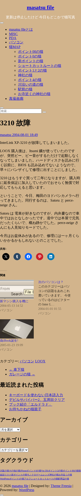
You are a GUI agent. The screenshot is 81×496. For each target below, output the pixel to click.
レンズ (46, 474)
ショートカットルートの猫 (39, 66)
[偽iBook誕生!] (17, 328)
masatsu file (40, 7)
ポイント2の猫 (55, 470)
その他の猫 (14, 470)
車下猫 (16, 369)
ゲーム (39, 474)
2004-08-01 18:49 (25, 135)
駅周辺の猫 (63, 478)
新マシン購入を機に (14, 301)
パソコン (16, 42)
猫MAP (14, 47)
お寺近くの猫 (65, 474)
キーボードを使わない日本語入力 (36, 395)
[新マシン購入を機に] (17, 289)
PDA (12, 38)
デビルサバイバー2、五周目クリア (37, 400)
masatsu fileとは (21, 29)
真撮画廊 (16, 98)
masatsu (6, 135)
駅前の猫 (25, 89)
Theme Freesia (61, 486)
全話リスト (5, 474)
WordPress (4, 478)
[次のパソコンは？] (57, 298)
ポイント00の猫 (30, 51)
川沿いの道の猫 (30, 84)
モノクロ (31, 474)
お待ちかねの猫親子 (25, 409)
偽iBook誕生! (9, 340)
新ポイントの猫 (30, 61)
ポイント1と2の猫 (32, 70)
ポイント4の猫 (29, 80)
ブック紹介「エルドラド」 (30, 404)
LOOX (40, 361)
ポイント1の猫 (16, 478)
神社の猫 (25, 75)
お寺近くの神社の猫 (34, 94)
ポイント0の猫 (29, 56)
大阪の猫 (4, 470)
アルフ (27, 478)
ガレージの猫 (22, 374)
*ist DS (44, 470)
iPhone (23, 470)
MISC (13, 34)
